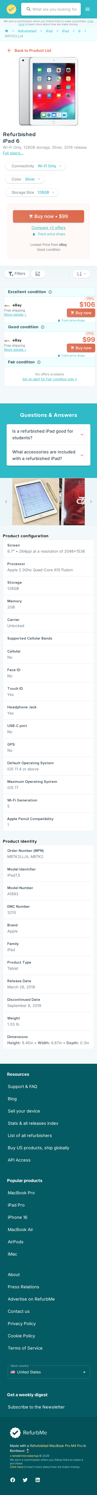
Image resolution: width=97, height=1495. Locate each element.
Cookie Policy (21, 1335)
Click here (17, 1467)
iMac (12, 1254)
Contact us (19, 1311)
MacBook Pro (21, 1192)
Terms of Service (25, 1348)
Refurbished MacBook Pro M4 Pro (56, 1446)
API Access (19, 1160)
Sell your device (24, 1111)
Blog (12, 1098)
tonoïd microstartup (25, 1456)
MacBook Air (20, 1229)
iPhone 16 (17, 1217)
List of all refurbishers (30, 1135)
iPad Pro (16, 1205)
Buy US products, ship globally (38, 1147)
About (14, 1274)
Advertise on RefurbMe (31, 1299)
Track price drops (51, 234)
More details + (15, 314)
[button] (35, 166)
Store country (20, 1366)
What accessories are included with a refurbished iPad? (43, 455)
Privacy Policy (22, 1323)
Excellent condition (27, 292)
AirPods (16, 1241)
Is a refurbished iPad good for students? (42, 434)
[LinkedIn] (37, 1479)
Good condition (24, 327)
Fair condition (22, 362)
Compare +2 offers (48, 227)
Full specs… (13, 153)
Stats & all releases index (33, 1123)
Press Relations (23, 1286)
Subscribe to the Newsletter (36, 1407)
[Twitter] (25, 1479)
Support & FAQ (22, 1086)
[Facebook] (13, 1479)
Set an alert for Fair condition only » (49, 379)
